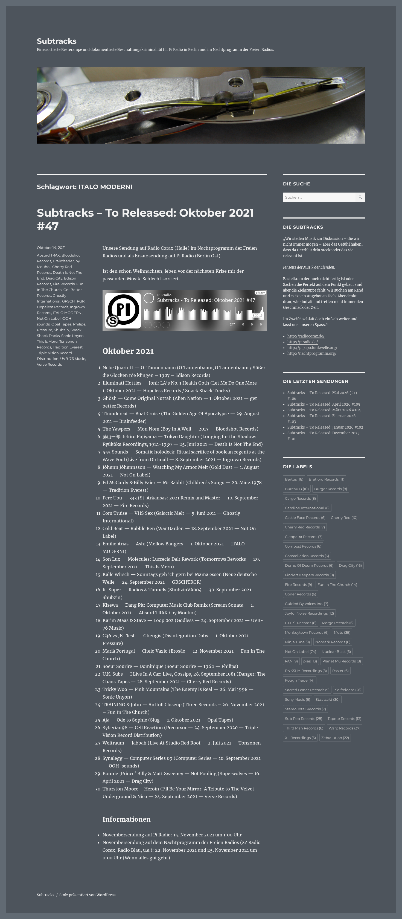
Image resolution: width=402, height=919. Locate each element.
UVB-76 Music (72, 358)
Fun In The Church (337, 584)
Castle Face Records (305, 517)
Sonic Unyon (72, 335)
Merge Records (338, 623)
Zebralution (335, 737)
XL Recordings (300, 737)
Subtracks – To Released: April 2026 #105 (323, 404)
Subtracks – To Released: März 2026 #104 (324, 410)
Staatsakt (328, 699)
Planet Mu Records (341, 661)
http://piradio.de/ (302, 342)
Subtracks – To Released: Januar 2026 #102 (325, 427)
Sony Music (297, 699)
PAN (291, 661)
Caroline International (307, 508)
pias (310, 661)
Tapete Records (344, 718)
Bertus (294, 479)
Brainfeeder (63, 261)
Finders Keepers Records (309, 575)
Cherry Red (344, 517)
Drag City (54, 278)
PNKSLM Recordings (306, 670)
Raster (340, 670)
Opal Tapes (61, 324)
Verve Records (49, 364)
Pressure (44, 330)
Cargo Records (300, 498)
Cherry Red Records (305, 527)
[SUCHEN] (360, 197)
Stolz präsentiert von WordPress (87, 895)
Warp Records (344, 728)
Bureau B (297, 489)
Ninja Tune (297, 642)
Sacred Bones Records (307, 690)
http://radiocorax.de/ (306, 336)
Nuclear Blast (336, 651)
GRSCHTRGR (73, 301)
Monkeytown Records (306, 632)
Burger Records (330, 489)
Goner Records (300, 594)
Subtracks (57, 41)
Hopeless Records (52, 307)
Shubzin (61, 330)
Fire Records (64, 284)
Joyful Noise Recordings (309, 613)
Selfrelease (348, 690)
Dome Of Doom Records (309, 565)
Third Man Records (304, 728)
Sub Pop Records (303, 718)
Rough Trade (299, 680)
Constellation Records (307, 556)
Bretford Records (326, 479)
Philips (79, 324)
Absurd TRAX (48, 255)
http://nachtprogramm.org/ (312, 353)
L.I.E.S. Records (300, 623)
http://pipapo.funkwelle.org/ (312, 347)
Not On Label (49, 318)
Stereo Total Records (305, 709)
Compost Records (303, 546)
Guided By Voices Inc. (306, 603)
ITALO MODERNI (68, 312)
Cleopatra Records (303, 536)
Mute (342, 632)
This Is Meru (47, 341)
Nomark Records (332, 642)
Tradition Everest (68, 347)
